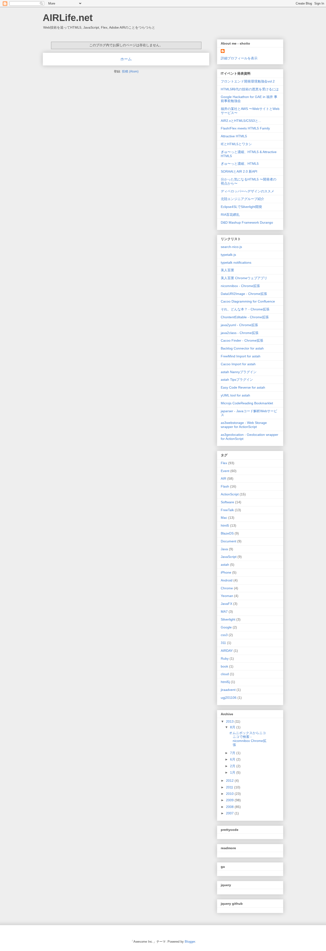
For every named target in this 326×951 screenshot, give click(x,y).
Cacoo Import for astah (238, 364)
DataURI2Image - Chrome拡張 (244, 294)
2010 (230, 794)
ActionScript (230, 494)
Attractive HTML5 (234, 136)
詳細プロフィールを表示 (239, 58)
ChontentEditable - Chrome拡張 (245, 317)
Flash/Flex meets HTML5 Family (245, 128)
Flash (225, 486)
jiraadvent (228, 690)
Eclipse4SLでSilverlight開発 (241, 207)
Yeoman (227, 596)
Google (226, 627)
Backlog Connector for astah (242, 348)
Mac (224, 517)
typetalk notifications (236, 262)
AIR (223, 478)
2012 (230, 780)
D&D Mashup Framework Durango (247, 222)
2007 (230, 813)
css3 (224, 635)
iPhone (226, 572)
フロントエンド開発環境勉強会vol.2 (248, 81)
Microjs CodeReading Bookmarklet (247, 403)
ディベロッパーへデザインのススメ (247, 191)
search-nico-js (231, 247)
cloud (225, 674)
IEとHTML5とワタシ (236, 144)
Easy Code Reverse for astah (243, 387)
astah (225, 564)
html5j (225, 682)
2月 (233, 766)
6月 (233, 759)
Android (226, 580)
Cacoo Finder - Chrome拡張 (242, 340)
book (224, 666)
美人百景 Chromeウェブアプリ (244, 278)
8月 (233, 727)
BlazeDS (227, 533)
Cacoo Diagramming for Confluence (248, 301)
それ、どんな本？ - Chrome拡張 (245, 309)
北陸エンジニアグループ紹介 (242, 199)
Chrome (227, 588)
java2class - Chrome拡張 (239, 333)
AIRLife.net (68, 17)
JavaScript (229, 557)
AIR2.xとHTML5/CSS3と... (241, 121)
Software (227, 502)
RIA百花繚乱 (230, 214)
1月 (233, 772)
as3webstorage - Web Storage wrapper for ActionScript (244, 425)
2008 (230, 807)
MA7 (224, 611)
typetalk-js (228, 255)
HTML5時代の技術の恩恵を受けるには (250, 89)
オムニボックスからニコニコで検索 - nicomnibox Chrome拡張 (247, 739)
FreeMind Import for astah (240, 356)
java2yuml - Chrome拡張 (239, 325)
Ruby (225, 658)
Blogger (190, 941)
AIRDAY (227, 651)
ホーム (126, 59)
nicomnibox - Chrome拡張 (240, 286)
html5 (225, 525)
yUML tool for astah (235, 395)
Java (224, 549)
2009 (230, 800)
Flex (224, 463)
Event (225, 471)
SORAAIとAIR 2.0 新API (239, 171)
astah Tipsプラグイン (237, 379)
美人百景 (227, 270)
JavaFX (226, 604)
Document (228, 541)
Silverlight (228, 619)
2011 (230, 787)
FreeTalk (227, 510)
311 (223, 643)
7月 (233, 753)
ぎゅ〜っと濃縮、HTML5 (240, 163)
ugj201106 (229, 697)
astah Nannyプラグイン (239, 372)
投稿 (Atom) (130, 71)
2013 (230, 721)
